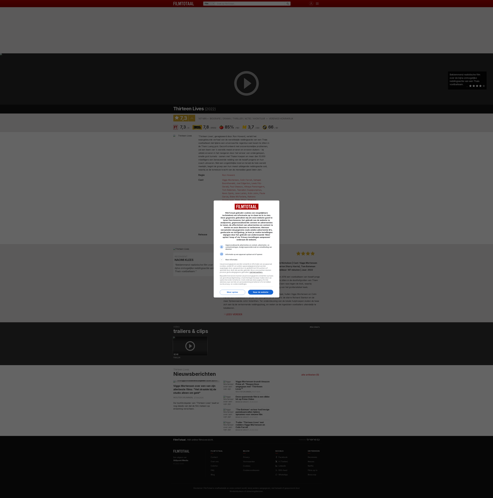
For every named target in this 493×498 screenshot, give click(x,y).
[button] (246, 260)
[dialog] (246, 249)
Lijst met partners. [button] (256, 272)
